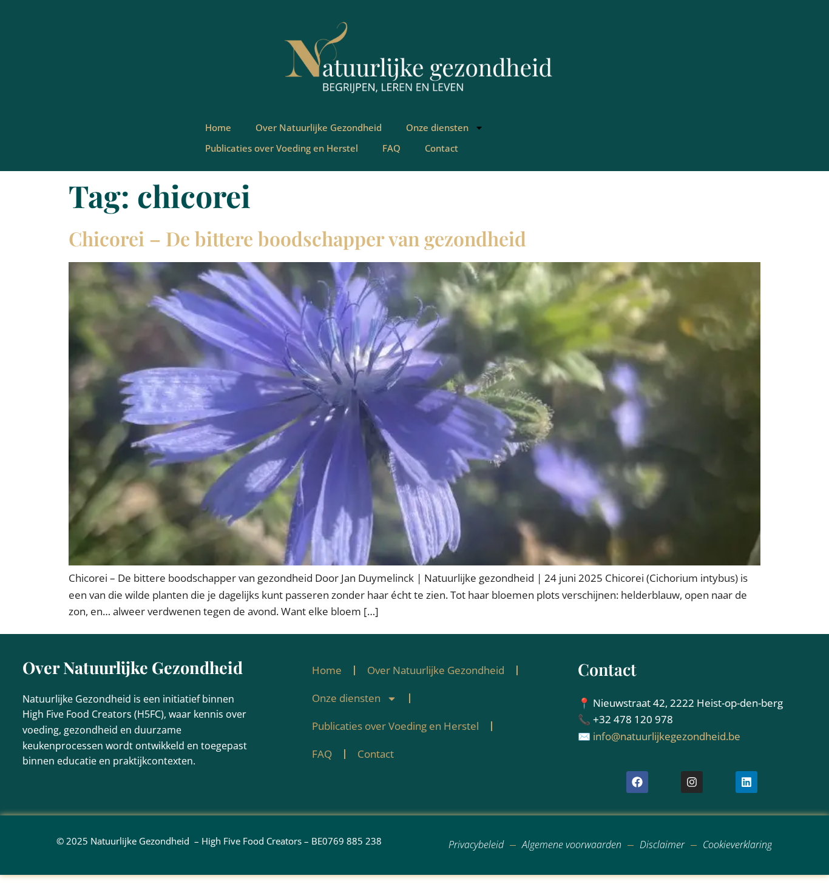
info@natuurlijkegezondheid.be (666, 736)
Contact (441, 148)
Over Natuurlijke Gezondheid (318, 127)
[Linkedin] (746, 782)
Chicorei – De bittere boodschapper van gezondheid (297, 238)
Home (218, 127)
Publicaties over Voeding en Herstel (281, 148)
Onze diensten (437, 127)
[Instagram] (692, 782)
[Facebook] (637, 782)
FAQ (391, 148)
